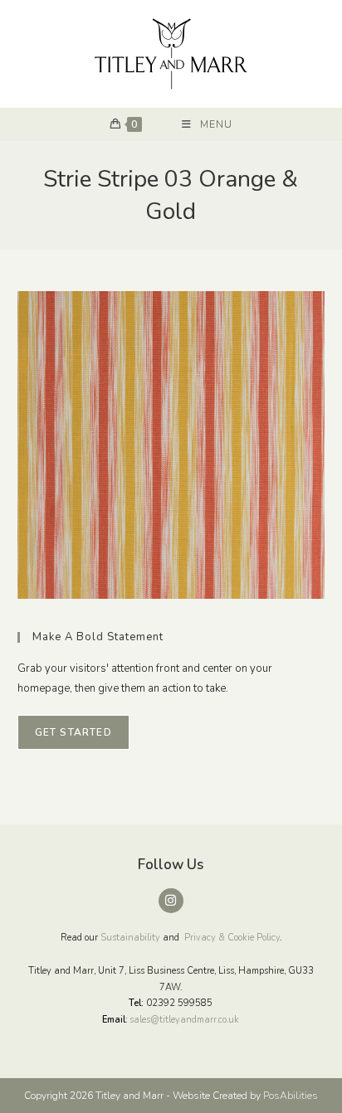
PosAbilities (290, 1095)
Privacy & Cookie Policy (232, 937)
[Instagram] (171, 900)
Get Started (73, 732)
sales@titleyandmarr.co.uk (184, 1019)
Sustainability (130, 937)
